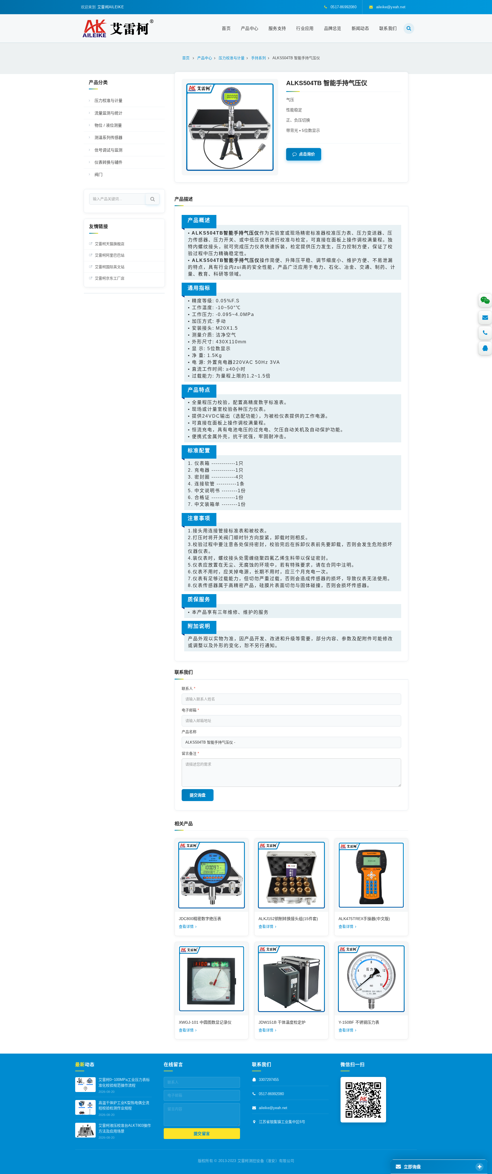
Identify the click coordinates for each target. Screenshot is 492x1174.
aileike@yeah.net (273, 1108)
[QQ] (485, 348)
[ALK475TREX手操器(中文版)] (371, 875)
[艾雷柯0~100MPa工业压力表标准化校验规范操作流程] (85, 1084)
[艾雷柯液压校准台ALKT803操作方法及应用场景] (85, 1130)
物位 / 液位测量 (108, 125)
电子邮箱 (190, 710)
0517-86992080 (271, 1094)
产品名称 (189, 732)
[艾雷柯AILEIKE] (118, 28)
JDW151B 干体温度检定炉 (282, 1022)
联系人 (188, 688)
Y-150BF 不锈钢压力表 (359, 1022)
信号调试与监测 (108, 150)
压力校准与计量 (108, 100)
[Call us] (485, 333)
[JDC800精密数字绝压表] (211, 875)
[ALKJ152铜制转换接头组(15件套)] (291, 875)
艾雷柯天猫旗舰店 (109, 244)
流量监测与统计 (108, 113)
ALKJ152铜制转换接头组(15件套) (288, 918)
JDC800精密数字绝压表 (200, 918)
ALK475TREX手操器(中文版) (364, 918)
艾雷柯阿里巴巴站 (109, 255)
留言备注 (190, 753)
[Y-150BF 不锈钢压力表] (371, 978)
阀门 (98, 174)
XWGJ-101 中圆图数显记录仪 (205, 1022)
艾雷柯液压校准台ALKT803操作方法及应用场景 (125, 1128)
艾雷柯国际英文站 (109, 267)
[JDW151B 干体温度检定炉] (291, 978)
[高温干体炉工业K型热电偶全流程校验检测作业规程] (85, 1107)
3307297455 (269, 1080)
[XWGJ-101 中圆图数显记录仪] (211, 978)
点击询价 (307, 154)
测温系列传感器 (108, 137)
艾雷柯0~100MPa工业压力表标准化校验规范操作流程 (124, 1083)
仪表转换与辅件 (108, 162)
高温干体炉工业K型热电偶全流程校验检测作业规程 (124, 1106)
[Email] (485, 317)
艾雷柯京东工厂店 (109, 278)
